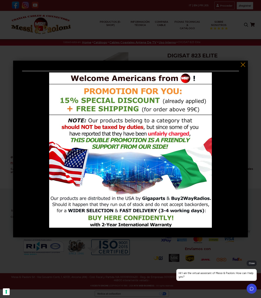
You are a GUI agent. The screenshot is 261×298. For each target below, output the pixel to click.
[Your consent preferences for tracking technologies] (6, 291)
